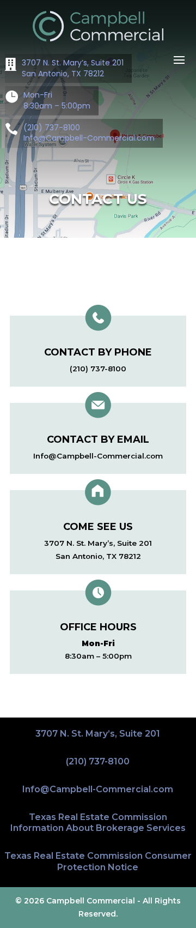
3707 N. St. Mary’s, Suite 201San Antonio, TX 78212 (73, 68)
